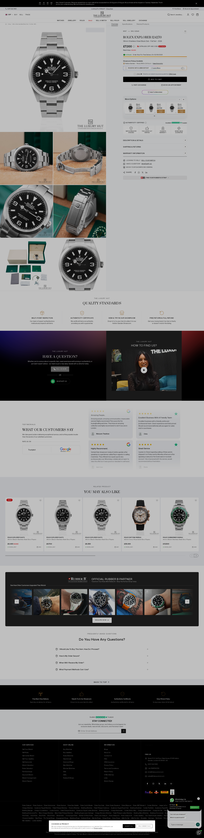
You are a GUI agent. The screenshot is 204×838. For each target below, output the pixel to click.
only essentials (144, 826)
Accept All (129, 826)
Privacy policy (98, 828)
